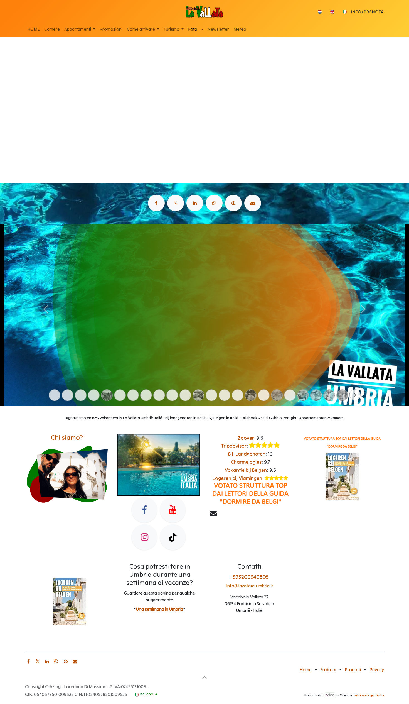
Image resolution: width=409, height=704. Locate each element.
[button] (204, 677)
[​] (156, 203)
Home (306, 669)
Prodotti (353, 669)
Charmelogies (246, 462)
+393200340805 (249, 576)
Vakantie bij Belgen (246, 470)
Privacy (376, 669)
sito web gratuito (369, 695)
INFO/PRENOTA (367, 12)
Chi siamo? (67, 437)
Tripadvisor (234, 446)
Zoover (246, 438)
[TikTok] (173, 537)
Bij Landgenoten (246, 454)
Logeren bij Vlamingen (237, 478)
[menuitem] (319, 11)
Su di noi (328, 669)
